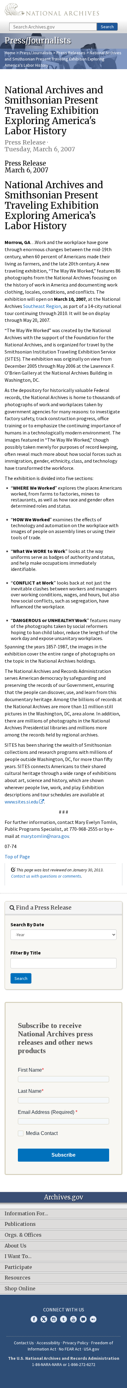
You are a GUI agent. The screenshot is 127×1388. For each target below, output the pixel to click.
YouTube (73, 1319)
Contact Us (24, 1343)
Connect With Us (63, 1309)
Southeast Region (42, 306)
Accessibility (48, 1343)
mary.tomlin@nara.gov (45, 836)
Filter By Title (25, 953)
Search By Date (27, 924)
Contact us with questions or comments (46, 876)
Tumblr (63, 1319)
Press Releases (70, 53)
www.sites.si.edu (22, 802)
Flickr (93, 1319)
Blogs (83, 1319)
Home (10, 53)
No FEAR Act (70, 1349)
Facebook (34, 1319)
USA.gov (91, 1349)
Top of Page (17, 856)
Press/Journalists (36, 53)
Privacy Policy (75, 1343)
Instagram (53, 1319)
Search (107, 26)
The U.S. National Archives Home (52, 11)
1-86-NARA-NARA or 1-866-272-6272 (63, 1364)
